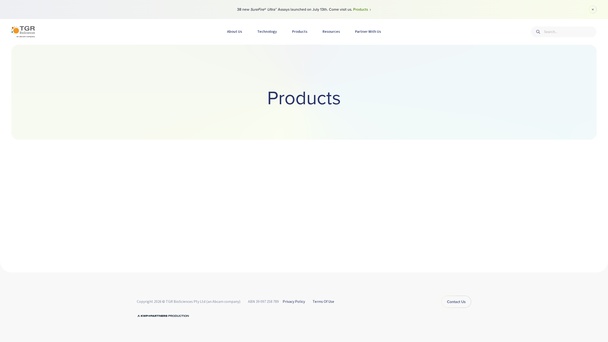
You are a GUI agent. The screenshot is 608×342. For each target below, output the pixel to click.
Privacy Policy (294, 301)
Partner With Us (368, 31)
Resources (331, 31)
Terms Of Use (323, 301)
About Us (234, 31)
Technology (267, 31)
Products (299, 31)
